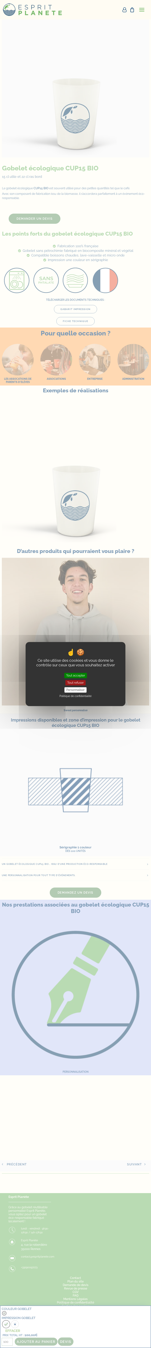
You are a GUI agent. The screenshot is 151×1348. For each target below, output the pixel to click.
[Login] (123, 9)
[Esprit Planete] (32, 9)
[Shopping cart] (131, 9)
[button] (142, 9)
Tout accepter (75, 675)
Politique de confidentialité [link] (75, 696)
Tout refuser (75, 682)
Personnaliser (75, 690)
